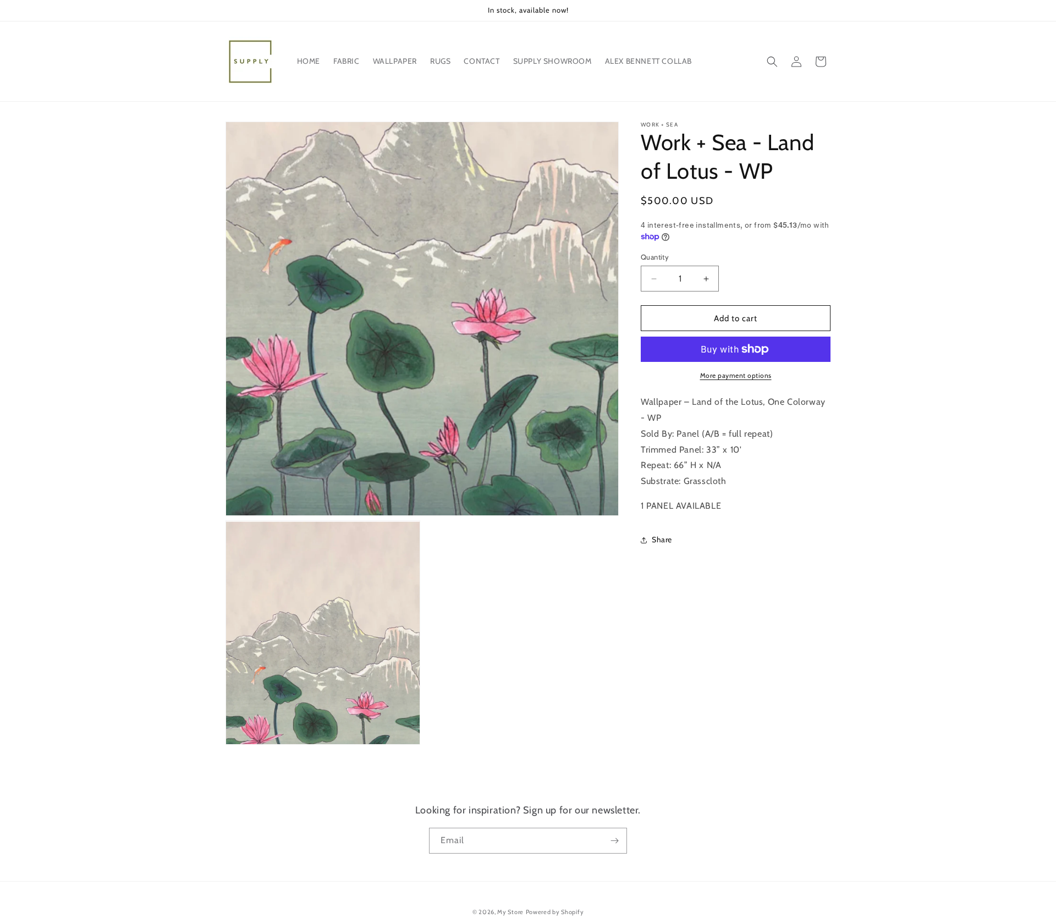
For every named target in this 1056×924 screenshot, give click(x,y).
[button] (772, 62)
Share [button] (662, 539)
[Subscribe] (614, 841)
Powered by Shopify (555, 912)
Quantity (655, 256)
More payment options (736, 375)
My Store (510, 912)
